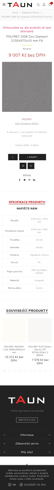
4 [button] (20, 371)
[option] (14, 342)
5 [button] (25, 371)
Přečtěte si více (27, 420)
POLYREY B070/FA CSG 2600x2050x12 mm (14, 349)
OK (14, 484)
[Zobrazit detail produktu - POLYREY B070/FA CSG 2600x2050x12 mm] (14, 330)
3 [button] (15, 371)
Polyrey (27, 119)
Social (27, 175)
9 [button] (45, 371)
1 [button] (5, 371)
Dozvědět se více (35, 484)
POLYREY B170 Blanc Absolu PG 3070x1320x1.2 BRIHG (40, 351)
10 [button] (50, 371)
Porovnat (23, 166)
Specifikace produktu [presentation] (27, 202)
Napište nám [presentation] (27, 208)
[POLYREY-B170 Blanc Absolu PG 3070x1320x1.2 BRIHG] (40, 330)
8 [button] (40, 371)
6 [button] (30, 371)
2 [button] (10, 371)
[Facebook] (27, 465)
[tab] (27, 202)
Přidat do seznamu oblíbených (31, 166)
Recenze (27, 49)
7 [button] (35, 371)
